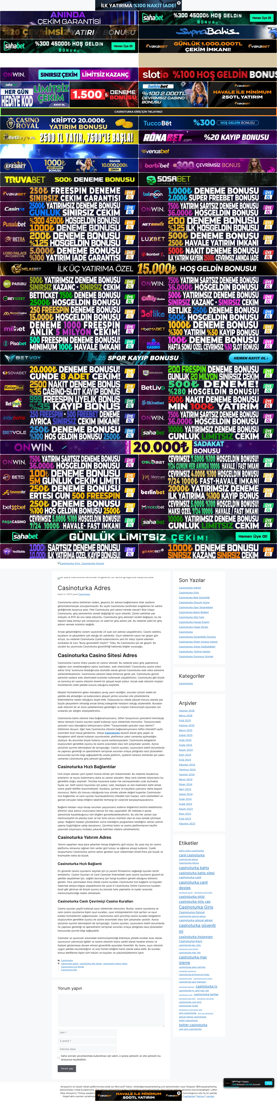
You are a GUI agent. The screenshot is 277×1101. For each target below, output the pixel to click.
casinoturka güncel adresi (196, 920)
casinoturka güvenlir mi (197, 928)
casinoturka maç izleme (193, 960)
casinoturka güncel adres (192, 916)
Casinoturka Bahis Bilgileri (194, 612)
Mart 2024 (185, 789)
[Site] (69, 194)
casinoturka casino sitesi (203, 893)
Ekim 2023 (185, 813)
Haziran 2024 (187, 774)
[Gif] (138, 269)
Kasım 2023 (186, 808)
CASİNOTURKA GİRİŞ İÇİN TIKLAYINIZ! (138, 111)
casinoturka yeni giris (190, 1002)
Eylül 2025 (185, 720)
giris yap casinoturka (205, 1013)
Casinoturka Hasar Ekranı (193, 627)
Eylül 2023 (185, 818)
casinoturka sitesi (185, 979)
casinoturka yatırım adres (115, 963)
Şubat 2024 (186, 794)
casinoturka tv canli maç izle (194, 990)
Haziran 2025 (186, 725)
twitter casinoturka (193, 1025)
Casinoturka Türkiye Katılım (194, 651)
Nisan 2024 (185, 784)
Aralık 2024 (185, 745)
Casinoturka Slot (69, 970)
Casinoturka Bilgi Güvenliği (194, 597)
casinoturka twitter (206, 994)
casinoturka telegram (186, 987)
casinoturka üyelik (188, 1005)
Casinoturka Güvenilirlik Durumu (197, 636)
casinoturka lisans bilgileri (188, 949)
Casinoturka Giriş (189, 592)
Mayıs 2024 (185, 779)
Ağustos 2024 (187, 764)
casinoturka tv (206, 986)
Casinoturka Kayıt (190, 941)
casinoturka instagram (196, 937)
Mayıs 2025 (185, 730)
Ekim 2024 (185, 754)
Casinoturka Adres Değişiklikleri (197, 646)
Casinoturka (67, 960)
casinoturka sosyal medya (202, 979)
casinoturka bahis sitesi (197, 873)
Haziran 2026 (187, 710)
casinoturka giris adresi (90, 963)
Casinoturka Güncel (192, 912)
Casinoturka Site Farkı (191, 617)
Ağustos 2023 (187, 823)
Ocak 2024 (185, 799)
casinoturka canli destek (193, 885)
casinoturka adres (69, 963)
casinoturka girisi (192, 896)
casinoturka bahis (194, 867)
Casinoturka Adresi (190, 587)
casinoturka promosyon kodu (194, 974)
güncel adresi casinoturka (192, 1016)
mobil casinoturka (188, 1020)
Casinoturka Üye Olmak (72, 967)
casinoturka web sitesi (187, 999)
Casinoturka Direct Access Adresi (198, 641)
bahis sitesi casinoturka (191, 850)
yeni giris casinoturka (190, 1029)
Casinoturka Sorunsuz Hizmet (196, 656)
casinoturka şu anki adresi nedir (190, 1010)
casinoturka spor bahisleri (192, 982)
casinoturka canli (190, 877)
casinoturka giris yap (194, 901)
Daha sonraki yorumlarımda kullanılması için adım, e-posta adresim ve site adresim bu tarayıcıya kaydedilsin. (111, 1057)
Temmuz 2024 (187, 769)
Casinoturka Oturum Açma (194, 602)
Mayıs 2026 (185, 715)
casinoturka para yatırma (192, 967)
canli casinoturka (192, 855)
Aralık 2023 (185, 804)
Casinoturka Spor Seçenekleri (196, 607)
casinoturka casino (186, 893)
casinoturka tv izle (185, 995)
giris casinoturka (187, 1013)
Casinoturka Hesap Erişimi (194, 622)
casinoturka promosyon (187, 971)
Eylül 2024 (185, 759)
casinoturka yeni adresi (205, 999)
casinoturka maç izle (190, 952)
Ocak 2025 (185, 740)
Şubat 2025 (185, 735)
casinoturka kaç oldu (190, 945)
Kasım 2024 (186, 750)
